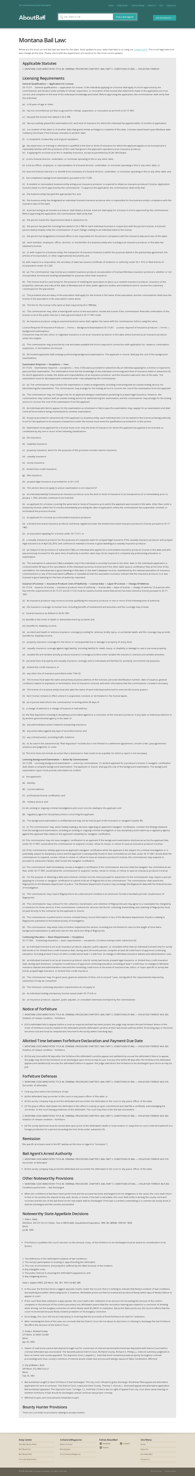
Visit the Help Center (27, 1459)
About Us (152, 5)
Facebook (106, 1443)
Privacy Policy (170, 1471)
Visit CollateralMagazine (70, 1454)
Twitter (105, 1447)
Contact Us (171, 5)
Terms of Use (156, 1471)
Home (111, 5)
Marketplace (65, 1449)
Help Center (122, 5)
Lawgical (38, 1471)
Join (161, 5)
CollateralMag (137, 5)
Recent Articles (66, 1444)
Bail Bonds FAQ (25, 1454)
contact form (140, 49)
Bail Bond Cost (25, 1449)
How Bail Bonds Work (28, 1444)
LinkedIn (126, 1443)
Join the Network (163, 18)
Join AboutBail (147, 1454)
